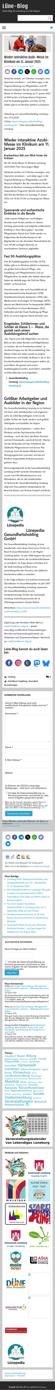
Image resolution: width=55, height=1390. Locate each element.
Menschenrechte (35, 1079)
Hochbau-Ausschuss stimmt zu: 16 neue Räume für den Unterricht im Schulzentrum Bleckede (27, 918)
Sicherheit (27, 1094)
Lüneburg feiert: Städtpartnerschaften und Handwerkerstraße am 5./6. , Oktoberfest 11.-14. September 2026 (27, 883)
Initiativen (12, 1068)
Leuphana (9, 1078)
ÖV (27, 1104)
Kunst (34, 1073)
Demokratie (24, 1059)
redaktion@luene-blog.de (16, 626)
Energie (33, 1059)
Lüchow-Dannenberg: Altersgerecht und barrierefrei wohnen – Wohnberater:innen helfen (27, 988)
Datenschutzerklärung (15, 1373)
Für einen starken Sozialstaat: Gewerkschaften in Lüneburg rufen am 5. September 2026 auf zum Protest (26, 907)
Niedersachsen (21, 1085)
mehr (43, 807)
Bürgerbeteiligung (11, 1059)
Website (9, 773)
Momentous (40, 1386)
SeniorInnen (16, 1094)
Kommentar (11, 713)
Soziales (38, 1093)
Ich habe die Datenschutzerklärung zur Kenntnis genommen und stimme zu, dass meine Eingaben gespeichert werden (28, 795)
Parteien (33, 1084)
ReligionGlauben (38, 1091)
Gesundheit (33, 681)
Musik (23, 1082)
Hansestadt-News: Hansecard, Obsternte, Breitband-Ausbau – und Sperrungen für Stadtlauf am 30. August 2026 (26, 928)
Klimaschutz (22, 1072)
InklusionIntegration (30, 1069)
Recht (7, 1091)
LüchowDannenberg (20, 1078)
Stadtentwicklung (18, 1097)
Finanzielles (12, 1061)
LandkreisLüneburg (17, 1075)
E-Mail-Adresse (13, 760)
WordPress (24, 1386)
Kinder (8, 1072)
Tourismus (37, 1098)
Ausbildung (22, 681)
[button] (7, 71)
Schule (8, 1094)
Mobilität (12, 1081)
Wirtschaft (40, 1101)
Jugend (45, 1069)
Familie (42, 1058)
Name (9, 747)
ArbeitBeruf (12, 681)
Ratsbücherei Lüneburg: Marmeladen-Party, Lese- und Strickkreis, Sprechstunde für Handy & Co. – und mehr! (25, 1028)
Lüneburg (11, 676)
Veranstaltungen (10, 684)
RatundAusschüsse (31, 1087)
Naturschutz (10, 1085)
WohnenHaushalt (14, 1104)
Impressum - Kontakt (15, 1375)
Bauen (21, 1055)
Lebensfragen (36, 1076)
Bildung (31, 1055)
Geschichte (34, 1061)
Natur (40, 1082)
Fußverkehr (24, 1062)
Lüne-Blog (15, 6)
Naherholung (32, 1082)
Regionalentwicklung (21, 1090)
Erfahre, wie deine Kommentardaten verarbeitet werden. (25, 824)
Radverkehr (11, 1087)
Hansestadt (27, 1065)
